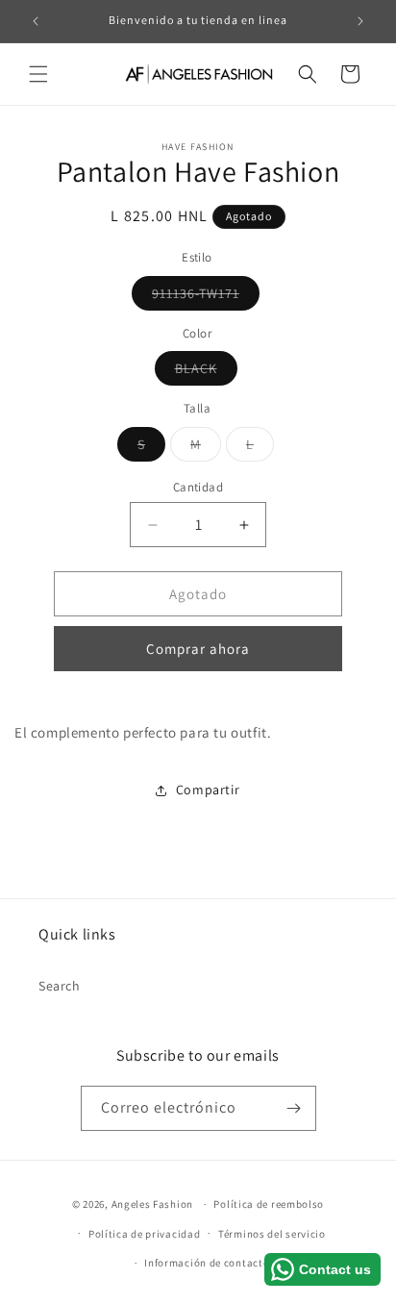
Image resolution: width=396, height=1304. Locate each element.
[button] (38, 74)
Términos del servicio (272, 1234)
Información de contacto (206, 1262)
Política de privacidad (144, 1234)
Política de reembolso (268, 1204)
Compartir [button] (207, 789)
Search (59, 985)
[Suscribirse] (294, 1108)
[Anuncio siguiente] (360, 21)
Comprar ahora (198, 648)
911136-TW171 (206, 297)
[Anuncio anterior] (35, 21)
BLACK (206, 372)
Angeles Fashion (152, 1204)
